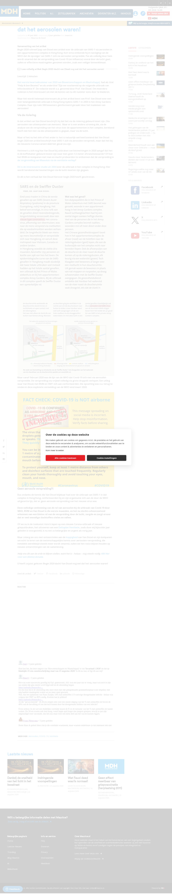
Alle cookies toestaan (65, 458)
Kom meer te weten (55, 450)
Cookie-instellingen (107, 458)
